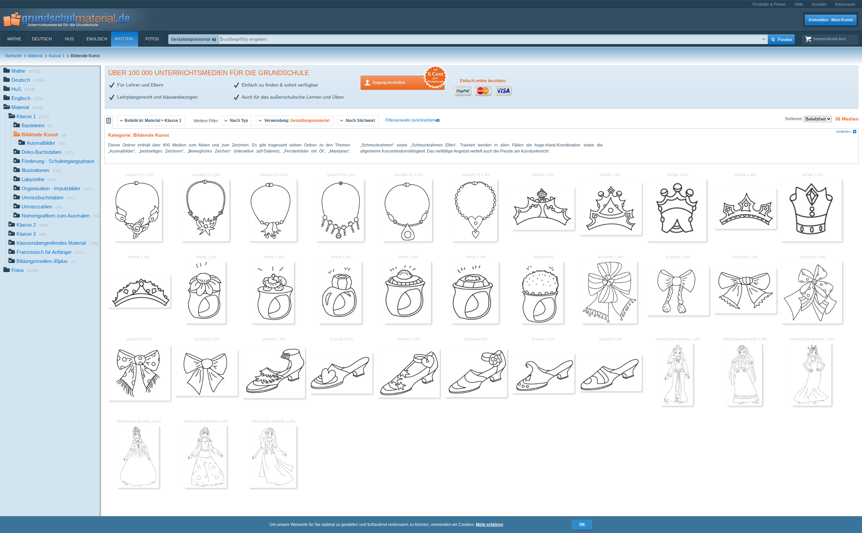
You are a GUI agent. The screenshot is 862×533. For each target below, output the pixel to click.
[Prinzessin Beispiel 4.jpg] (138, 486)
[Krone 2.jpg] (610, 233)
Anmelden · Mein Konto (830, 20)
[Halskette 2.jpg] (205, 240)
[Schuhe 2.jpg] (341, 392)
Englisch (97, 39)
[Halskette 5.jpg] (407, 240)
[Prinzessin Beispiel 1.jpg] (677, 404)
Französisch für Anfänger (50, 252)
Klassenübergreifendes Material (57, 243)
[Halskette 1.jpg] (138, 240)
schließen (843, 131)
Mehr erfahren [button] (489, 524)
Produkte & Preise (769, 4)
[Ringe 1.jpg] (205, 322)
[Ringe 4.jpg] (407, 322)
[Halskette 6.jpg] (474, 240)
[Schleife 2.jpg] (677, 314)
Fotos (152, 39)
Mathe (14, 39)
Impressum (845, 4)
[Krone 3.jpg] (676, 240)
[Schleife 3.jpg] (745, 312)
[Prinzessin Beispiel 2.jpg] (744, 404)
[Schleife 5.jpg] (139, 399)
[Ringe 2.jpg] (273, 322)
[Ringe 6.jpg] (542, 322)
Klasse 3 (31, 234)
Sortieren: (794, 118)
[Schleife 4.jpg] (811, 322)
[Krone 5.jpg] (811, 240)
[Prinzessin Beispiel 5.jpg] (205, 486)
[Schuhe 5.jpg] (543, 392)
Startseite (13, 56)
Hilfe (799, 4)
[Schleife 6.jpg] (206, 394)
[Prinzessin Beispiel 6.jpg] (272, 486)
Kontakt (819, 4)
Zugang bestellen (407, 80)
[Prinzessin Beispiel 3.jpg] (811, 404)
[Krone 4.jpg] (745, 227)
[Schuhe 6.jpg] (610, 390)
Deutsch (42, 39)
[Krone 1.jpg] (543, 228)
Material (125, 39)
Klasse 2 (32, 225)
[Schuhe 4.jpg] (475, 396)
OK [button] (582, 524)
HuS (69, 39)
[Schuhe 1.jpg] (273, 397)
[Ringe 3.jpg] (340, 322)
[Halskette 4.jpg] (340, 240)
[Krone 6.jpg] (139, 306)
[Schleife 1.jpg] (609, 322)
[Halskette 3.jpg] (272, 240)
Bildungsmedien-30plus (46, 261)
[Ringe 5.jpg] (474, 322)
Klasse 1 (57, 56)
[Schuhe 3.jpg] (408, 396)
